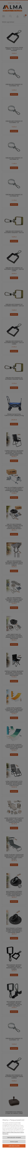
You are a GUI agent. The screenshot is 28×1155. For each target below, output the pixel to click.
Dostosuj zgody (14, 1141)
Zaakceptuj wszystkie (14, 1145)
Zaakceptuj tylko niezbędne (14, 1137)
